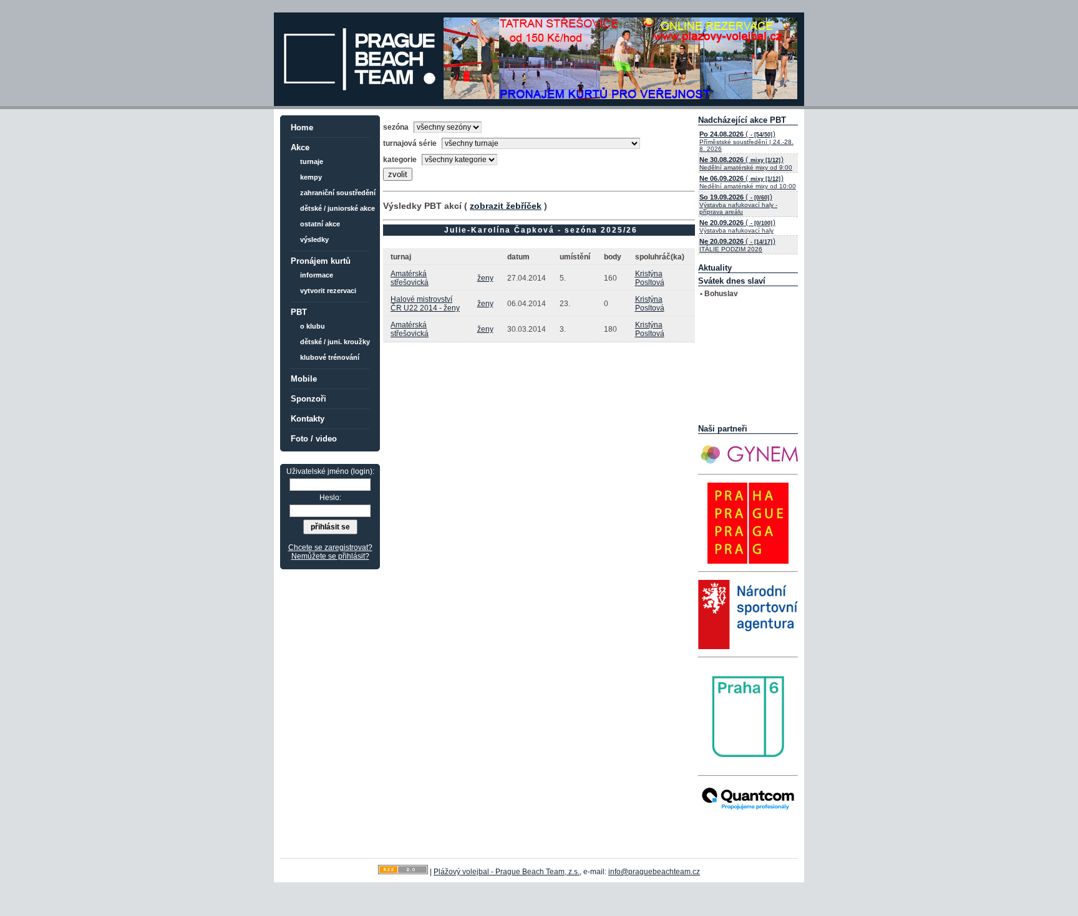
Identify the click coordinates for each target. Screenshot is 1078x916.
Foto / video (314, 438)
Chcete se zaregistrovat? (330, 547)
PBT (299, 312)
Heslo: (330, 497)
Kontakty (307, 418)
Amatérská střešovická (410, 278)
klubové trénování (329, 357)
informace (316, 275)
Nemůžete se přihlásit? (330, 556)
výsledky (314, 239)
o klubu (312, 326)
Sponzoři (308, 398)
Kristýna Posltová (649, 278)
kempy (311, 177)
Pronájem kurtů (321, 261)
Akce (300, 147)
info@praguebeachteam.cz (654, 871)
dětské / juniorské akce (337, 208)
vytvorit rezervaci (328, 290)
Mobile (304, 378)
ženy (485, 278)
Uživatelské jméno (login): (330, 471)
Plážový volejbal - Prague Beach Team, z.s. (507, 871)
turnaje (311, 161)
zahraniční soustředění (338, 192)
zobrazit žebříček (505, 206)
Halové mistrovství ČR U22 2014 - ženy (425, 303)
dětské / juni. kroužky (335, 341)
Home (302, 127)
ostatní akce (320, 224)
